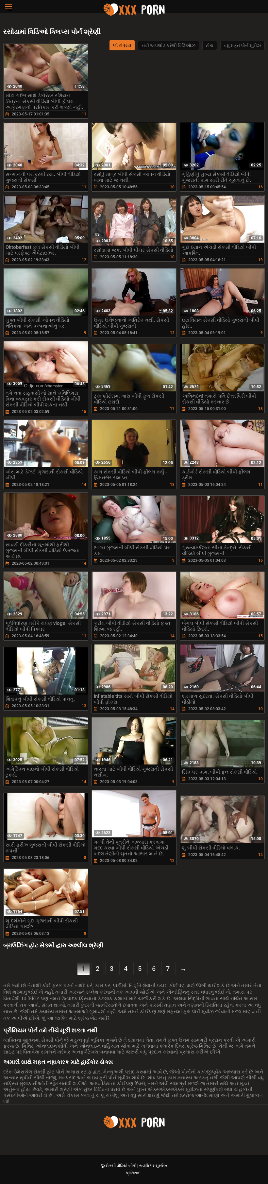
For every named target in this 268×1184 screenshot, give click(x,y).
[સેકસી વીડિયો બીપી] (134, 14)
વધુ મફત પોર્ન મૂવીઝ (242, 45)
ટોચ (209, 45)
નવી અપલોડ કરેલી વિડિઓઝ (168, 45)
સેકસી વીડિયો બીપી (121, 1165)
